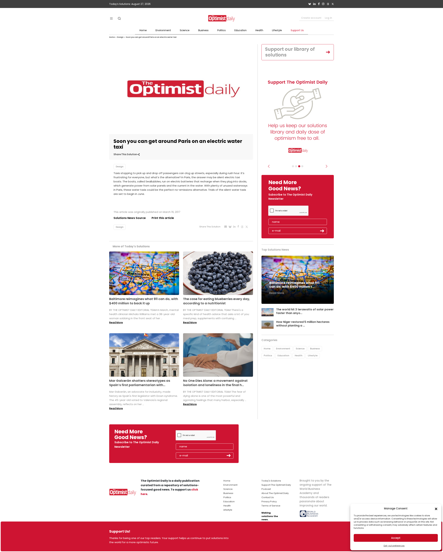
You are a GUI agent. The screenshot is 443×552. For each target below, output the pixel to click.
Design (120, 37)
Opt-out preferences (394, 545)
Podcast (266, 489)
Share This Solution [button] (126, 154)
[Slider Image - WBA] (296, 166)
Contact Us (267, 497)
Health (259, 30)
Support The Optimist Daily (276, 485)
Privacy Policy (269, 501)
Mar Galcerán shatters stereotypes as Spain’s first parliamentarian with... (139, 382)
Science (184, 30)
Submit (322, 230)
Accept (395, 538)
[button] (436, 508)
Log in (328, 18)
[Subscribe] (293, 166)
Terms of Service (270, 505)
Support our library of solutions (290, 52)
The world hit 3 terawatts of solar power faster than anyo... (305, 311)
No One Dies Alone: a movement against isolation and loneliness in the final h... (215, 382)
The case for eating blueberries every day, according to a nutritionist (216, 301)
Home (143, 30)
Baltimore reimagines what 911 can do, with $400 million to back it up (143, 301)
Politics (221, 30)
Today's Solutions (271, 480)
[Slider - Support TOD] (299, 166)
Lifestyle (277, 30)
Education (240, 30)
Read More (116, 322)
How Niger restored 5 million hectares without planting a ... (302, 324)
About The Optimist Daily (275, 493)
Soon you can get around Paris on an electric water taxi (151, 37)
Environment (163, 30)
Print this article (163, 218)
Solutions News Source (130, 218)
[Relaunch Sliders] (302, 166)
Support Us (297, 30)
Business (203, 30)
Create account (311, 18)
